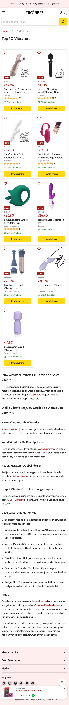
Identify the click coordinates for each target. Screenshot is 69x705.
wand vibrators (46, 448)
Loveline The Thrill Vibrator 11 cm (13, 287)
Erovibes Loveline (11, 226)
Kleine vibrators (9, 429)
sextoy (37, 394)
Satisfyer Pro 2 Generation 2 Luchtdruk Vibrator (17, 91)
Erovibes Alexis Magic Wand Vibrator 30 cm (48, 91)
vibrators (42, 601)
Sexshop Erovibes (44, 605)
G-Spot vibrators (15, 499)
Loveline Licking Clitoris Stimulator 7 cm (16, 221)
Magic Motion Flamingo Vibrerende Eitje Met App (50, 156)
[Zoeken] (63, 21)
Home (5, 31)
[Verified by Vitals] (33, 695)
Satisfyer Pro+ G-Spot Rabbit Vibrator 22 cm (15, 156)
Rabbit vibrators (20, 476)
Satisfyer (7, 95)
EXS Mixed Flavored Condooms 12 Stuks (30, 690)
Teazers (41, 226)
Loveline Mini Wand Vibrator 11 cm (14, 348)
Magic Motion (43, 160)
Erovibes (41, 95)
